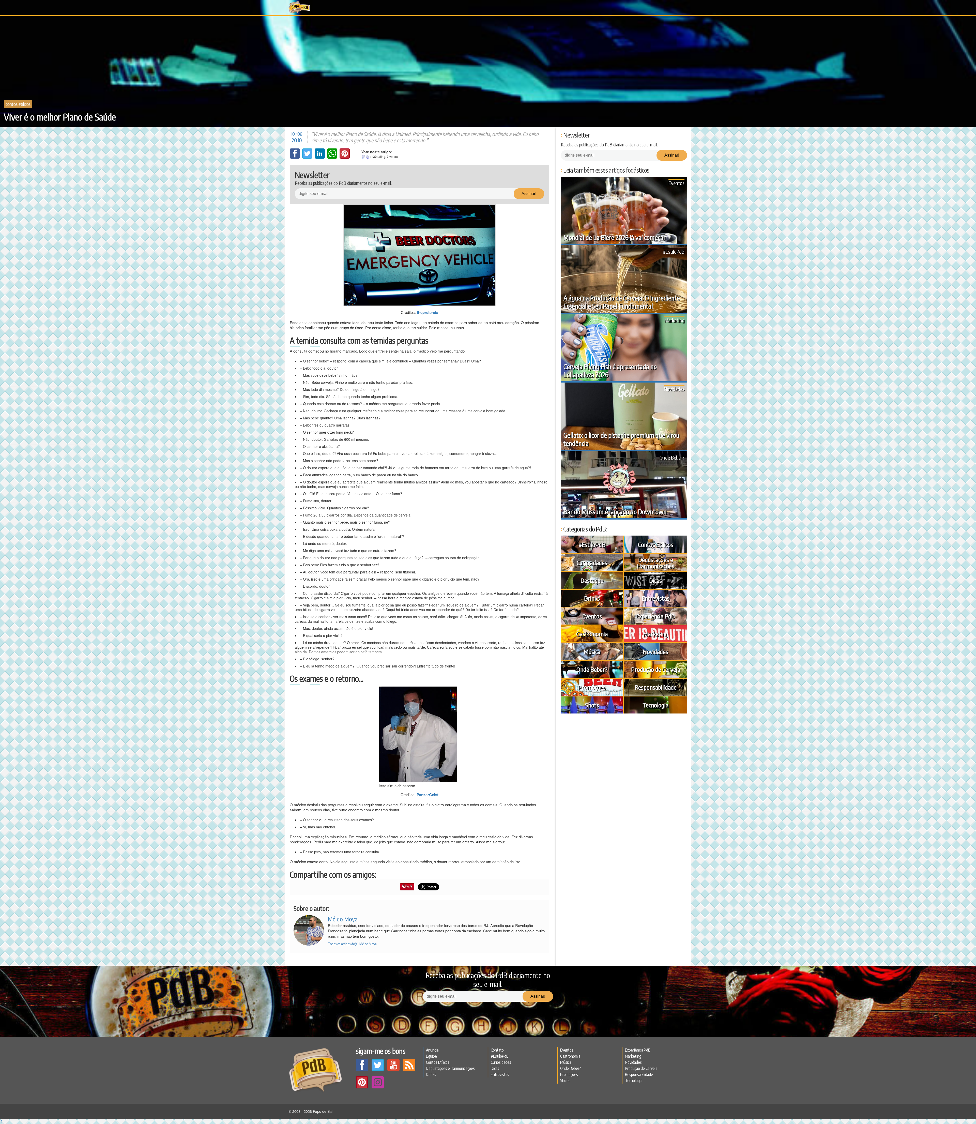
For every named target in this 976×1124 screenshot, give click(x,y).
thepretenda (427, 312)
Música (592, 651)
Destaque (592, 580)
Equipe (431, 1056)
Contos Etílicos (18, 104)
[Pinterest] (345, 157)
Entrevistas (655, 598)
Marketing (674, 320)
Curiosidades (592, 562)
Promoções (592, 687)
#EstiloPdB (673, 251)
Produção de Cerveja (655, 669)
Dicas (655, 580)
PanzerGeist (427, 794)
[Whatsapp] (332, 157)
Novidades (674, 389)
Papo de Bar (299, 7)
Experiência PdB (655, 616)
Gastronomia (592, 633)
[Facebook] (295, 157)
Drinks (592, 598)
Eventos (676, 183)
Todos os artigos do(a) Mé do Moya (352, 944)
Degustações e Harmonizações (655, 563)
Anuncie (432, 1050)
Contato (497, 1050)
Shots (592, 705)
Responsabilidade (656, 687)
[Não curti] (363, 157)
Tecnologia (655, 705)
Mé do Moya (343, 919)
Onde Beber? (672, 457)
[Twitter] (307, 157)
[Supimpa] (367, 157)
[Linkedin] (320, 157)
